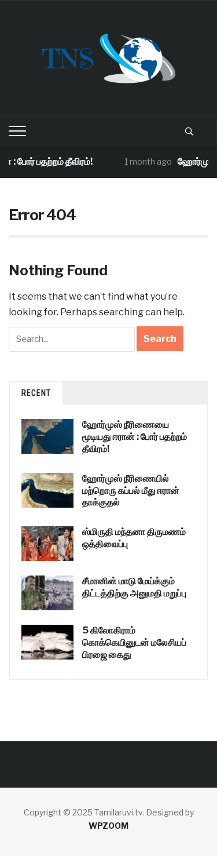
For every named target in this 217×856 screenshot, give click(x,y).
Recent (36, 393)
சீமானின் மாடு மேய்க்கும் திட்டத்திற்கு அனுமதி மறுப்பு (134, 587)
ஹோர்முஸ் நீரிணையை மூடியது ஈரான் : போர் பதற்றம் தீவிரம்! (134, 436)
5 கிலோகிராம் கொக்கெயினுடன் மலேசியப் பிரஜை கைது (134, 642)
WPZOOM (108, 825)
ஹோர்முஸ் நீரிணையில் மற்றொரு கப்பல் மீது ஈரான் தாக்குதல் (130, 490)
